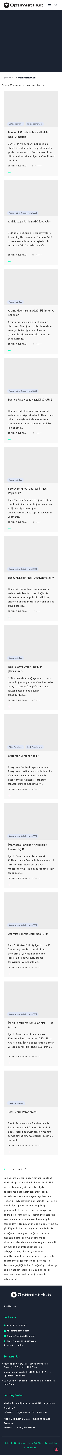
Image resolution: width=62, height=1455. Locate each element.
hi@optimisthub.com (18, 1330)
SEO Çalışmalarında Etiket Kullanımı (24, 1380)
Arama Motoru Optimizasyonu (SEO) (23, 213)
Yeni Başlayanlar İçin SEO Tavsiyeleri (29, 221)
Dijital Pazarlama (18, 33)
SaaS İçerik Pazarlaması (22, 1112)
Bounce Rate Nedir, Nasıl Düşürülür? (30, 399)
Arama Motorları (15, 302)
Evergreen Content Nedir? (23, 755)
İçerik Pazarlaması (42, 33)
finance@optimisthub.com (21, 1336)
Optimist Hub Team (27, 1367)
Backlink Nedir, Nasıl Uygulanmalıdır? (31, 577)
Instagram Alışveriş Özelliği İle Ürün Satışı (27, 1372)
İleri (19, 1169)
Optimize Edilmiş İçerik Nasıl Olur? (28, 934)
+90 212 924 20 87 (17, 1325)
